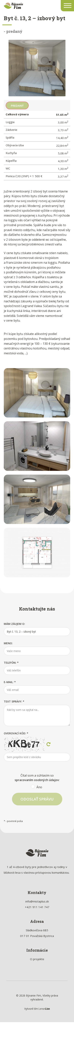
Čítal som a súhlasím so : (37, 780)
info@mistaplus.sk (37, 901)
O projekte (37, 959)
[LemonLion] (44, 1008)
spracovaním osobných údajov (37, 780)
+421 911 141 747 (37, 907)
